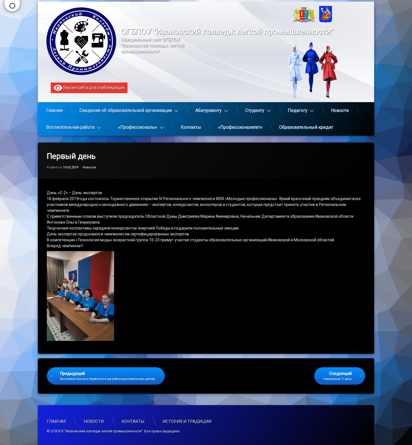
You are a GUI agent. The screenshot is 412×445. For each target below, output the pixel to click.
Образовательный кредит (306, 127)
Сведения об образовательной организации (126, 110)
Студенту (254, 110)
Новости (340, 110)
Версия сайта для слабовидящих (94, 87)
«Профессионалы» (137, 127)
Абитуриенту (208, 110)
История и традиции (187, 421)
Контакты (191, 127)
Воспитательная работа (70, 127)
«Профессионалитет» (240, 127)
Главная (54, 110)
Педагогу (297, 110)
